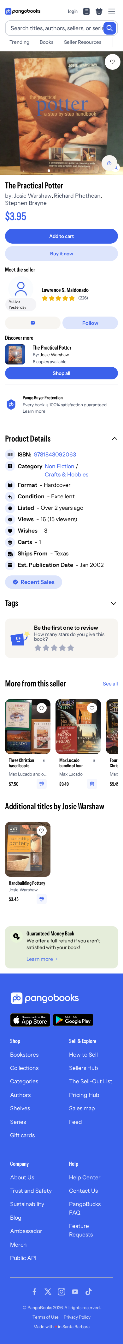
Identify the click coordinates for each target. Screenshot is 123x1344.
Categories (24, 1081)
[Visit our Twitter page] (48, 1291)
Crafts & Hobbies (66, 474)
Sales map (82, 1108)
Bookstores (24, 1054)
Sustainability (27, 1204)
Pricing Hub (84, 1095)
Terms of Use (45, 1317)
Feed (75, 1121)
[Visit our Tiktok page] (88, 1291)
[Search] (109, 28)
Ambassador (26, 1231)
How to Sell (83, 1054)
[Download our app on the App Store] (30, 1020)
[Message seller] (33, 323)
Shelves (20, 1108)
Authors (20, 1095)
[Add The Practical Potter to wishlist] (112, 62)
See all (110, 683)
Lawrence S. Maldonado (65, 289)
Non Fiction (59, 466)
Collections (24, 1068)
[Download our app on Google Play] (73, 1020)
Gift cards (22, 1135)
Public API (23, 1258)
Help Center (85, 1177)
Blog (15, 1217)
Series (18, 1121)
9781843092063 (55, 454)
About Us (22, 1177)
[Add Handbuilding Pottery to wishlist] (42, 831)
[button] (61, 439)
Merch (18, 1244)
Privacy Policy (77, 1317)
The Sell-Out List (90, 1081)
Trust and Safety (31, 1190)
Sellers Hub (83, 1068)
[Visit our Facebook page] (34, 1291)
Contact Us (83, 1190)
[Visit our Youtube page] (75, 1291)
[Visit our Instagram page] (61, 1291)
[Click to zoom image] (61, 113)
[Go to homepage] (22, 11)
